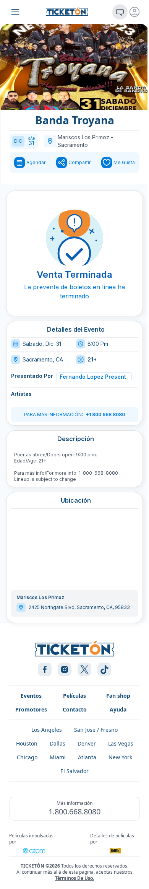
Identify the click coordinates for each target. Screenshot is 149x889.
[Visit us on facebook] (45, 669)
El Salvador (74, 771)
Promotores (31, 709)
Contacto (75, 709)
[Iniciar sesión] (134, 12)
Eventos (31, 695)
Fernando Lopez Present (93, 376)
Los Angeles (46, 729)
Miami (58, 757)
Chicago (27, 757)
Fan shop (118, 695)
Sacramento (73, 145)
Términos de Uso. (74, 878)
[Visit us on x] (84, 669)
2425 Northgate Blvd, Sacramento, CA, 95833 (79, 607)
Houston (26, 743)
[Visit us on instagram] (64, 669)
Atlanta (87, 757)
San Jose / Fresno (96, 729)
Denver (87, 743)
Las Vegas (120, 743)
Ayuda (118, 709)
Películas (74, 695)
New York (120, 757)
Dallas (57, 743)
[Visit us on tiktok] (104, 669)
